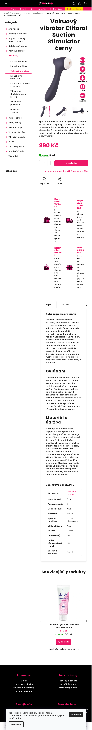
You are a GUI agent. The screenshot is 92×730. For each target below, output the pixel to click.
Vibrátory (13, 55)
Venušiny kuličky (17, 132)
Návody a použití (68, 680)
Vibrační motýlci (17, 137)
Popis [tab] (49, 304)
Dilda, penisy (15, 122)
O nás (24, 680)
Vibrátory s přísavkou (16, 103)
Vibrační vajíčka (17, 127)
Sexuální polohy (68, 684)
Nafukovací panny (18, 46)
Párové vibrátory (18, 66)
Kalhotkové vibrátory (16, 77)
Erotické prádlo (16, 146)
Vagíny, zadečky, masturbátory (17, 40)
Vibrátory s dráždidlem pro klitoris (18, 94)
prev (41, 621)
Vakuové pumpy (17, 50)
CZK (5, 3)
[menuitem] (13, 9)
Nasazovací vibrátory (16, 111)
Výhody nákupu (24, 691)
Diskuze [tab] (65, 304)
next (86, 621)
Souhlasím (75, 714)
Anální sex (14, 29)
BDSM (11, 141)
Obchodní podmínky (23, 687)
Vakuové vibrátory (20, 71)
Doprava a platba (24, 684)
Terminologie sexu (68, 687)
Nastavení (16, 724)
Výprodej (13, 156)
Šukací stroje (15, 118)
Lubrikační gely (16, 151)
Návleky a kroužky (18, 33)
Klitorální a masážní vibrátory (20, 85)
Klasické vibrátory (19, 61)
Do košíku (72, 163)
